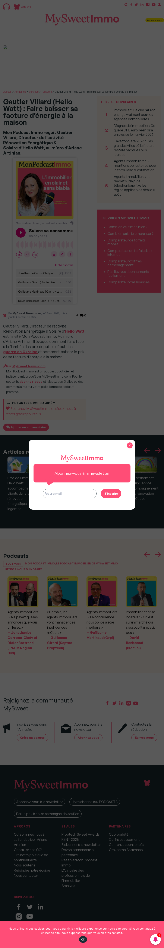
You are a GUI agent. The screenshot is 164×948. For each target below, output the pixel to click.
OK (83, 939)
